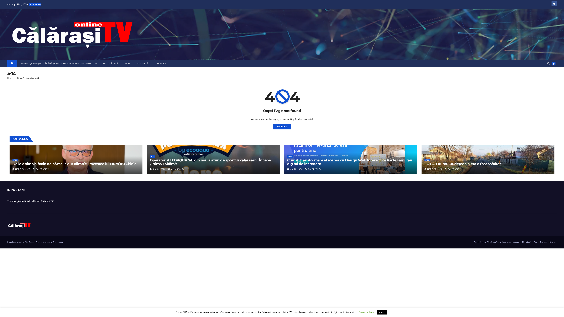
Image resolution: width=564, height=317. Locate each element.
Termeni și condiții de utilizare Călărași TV (30, 201)
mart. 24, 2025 (22, 169)
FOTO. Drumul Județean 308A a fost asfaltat (462, 164)
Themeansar (58, 242)
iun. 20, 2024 (159, 169)
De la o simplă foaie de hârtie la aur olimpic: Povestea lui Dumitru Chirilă (74, 164)
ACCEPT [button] (382, 312)
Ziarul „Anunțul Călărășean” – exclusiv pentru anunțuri (59, 63)
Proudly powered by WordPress (21, 242)
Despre (160, 63)
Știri (128, 63)
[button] (548, 63)
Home (10, 78)
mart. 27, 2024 (434, 169)
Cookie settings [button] (366, 312)
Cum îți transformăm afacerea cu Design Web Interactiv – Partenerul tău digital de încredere (349, 162)
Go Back (282, 126)
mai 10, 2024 (296, 169)
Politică (142, 63)
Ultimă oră (110, 63)
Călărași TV (42, 169)
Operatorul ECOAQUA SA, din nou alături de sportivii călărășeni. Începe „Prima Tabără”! (210, 162)
